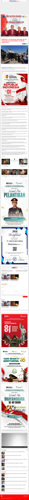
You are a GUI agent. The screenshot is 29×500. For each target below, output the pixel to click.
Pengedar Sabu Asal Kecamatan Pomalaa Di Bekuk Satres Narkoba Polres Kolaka (15, 477)
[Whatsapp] (26, 43)
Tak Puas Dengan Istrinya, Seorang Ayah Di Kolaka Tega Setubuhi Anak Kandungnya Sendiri (15, 474)
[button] (14, 440)
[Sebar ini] (22, 43)
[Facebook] (12, 267)
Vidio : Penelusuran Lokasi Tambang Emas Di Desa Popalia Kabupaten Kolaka (15, 451)
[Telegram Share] (25, 43)
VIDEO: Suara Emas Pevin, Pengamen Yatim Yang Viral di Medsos (13, 455)
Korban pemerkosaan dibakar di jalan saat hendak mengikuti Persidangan (14, 280)
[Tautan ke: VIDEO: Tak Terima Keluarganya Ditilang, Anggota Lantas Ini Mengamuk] (3, 464)
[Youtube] (15, 267)
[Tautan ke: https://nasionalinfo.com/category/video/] (27, 450)
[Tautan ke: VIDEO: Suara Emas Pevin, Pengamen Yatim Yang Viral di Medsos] (3, 456)
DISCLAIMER (24, 498)
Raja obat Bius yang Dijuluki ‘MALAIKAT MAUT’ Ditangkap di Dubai (5, 280)
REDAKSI (15, 498)
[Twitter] (13, 267)
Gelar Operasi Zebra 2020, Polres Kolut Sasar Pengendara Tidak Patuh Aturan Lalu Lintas (7, 270)
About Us (21, 498)
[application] (14, 440)
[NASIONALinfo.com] (14, 0)
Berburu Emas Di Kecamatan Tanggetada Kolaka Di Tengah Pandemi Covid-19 (15, 488)
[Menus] (1, 1)
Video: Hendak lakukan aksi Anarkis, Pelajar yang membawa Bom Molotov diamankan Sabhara (16, 459)
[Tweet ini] (24, 43)
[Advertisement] (14, 8)
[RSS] (16, 267)
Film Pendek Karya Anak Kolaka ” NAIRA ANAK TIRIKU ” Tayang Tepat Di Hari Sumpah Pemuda (22, 270)
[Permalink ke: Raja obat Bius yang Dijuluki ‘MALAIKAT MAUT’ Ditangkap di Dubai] (5, 276)
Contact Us (18, 498)
